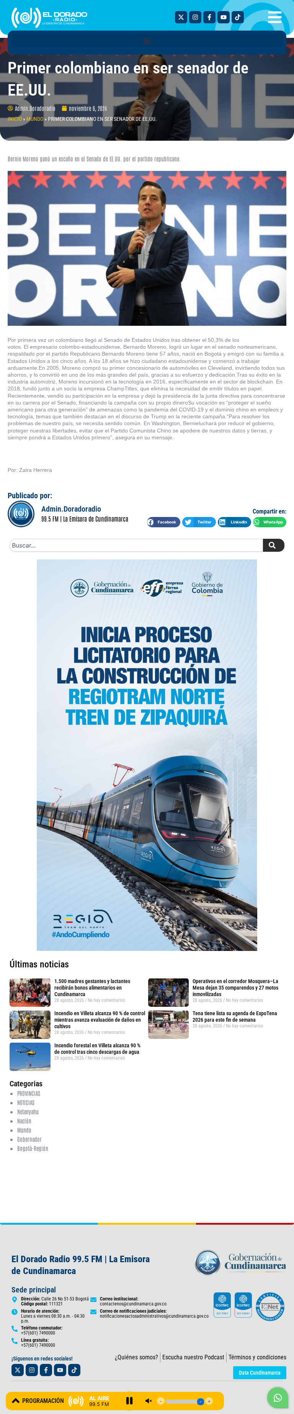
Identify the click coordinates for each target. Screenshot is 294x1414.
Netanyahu (28, 1111)
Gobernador (29, 1139)
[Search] (273, 545)
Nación (24, 1120)
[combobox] (136, 545)
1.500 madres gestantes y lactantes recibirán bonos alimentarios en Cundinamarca (92, 987)
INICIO (15, 119)
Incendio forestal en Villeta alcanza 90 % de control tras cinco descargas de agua (97, 1048)
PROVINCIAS (28, 1093)
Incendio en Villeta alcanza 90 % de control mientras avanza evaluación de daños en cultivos (99, 1019)
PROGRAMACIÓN (43, 1400)
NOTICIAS (25, 1102)
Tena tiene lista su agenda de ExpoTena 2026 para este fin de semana (235, 1016)
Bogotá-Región (32, 1148)
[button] (147, 40)
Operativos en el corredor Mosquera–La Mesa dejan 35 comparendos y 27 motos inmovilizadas (235, 987)
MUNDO (34, 119)
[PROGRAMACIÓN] (16, 1400)
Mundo (24, 1129)
